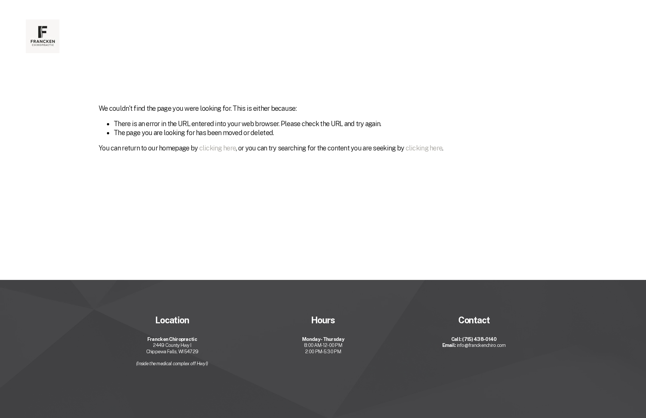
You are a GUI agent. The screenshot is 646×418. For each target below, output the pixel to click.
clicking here (217, 148)
